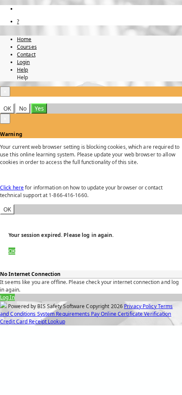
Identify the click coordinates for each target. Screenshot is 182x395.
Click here (12, 187)
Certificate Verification (144, 313)
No (23, 108)
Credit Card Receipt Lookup (32, 321)
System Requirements (64, 313)
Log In (7, 297)
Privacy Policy (141, 306)
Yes (39, 108)
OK (7, 108)
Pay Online (104, 313)
